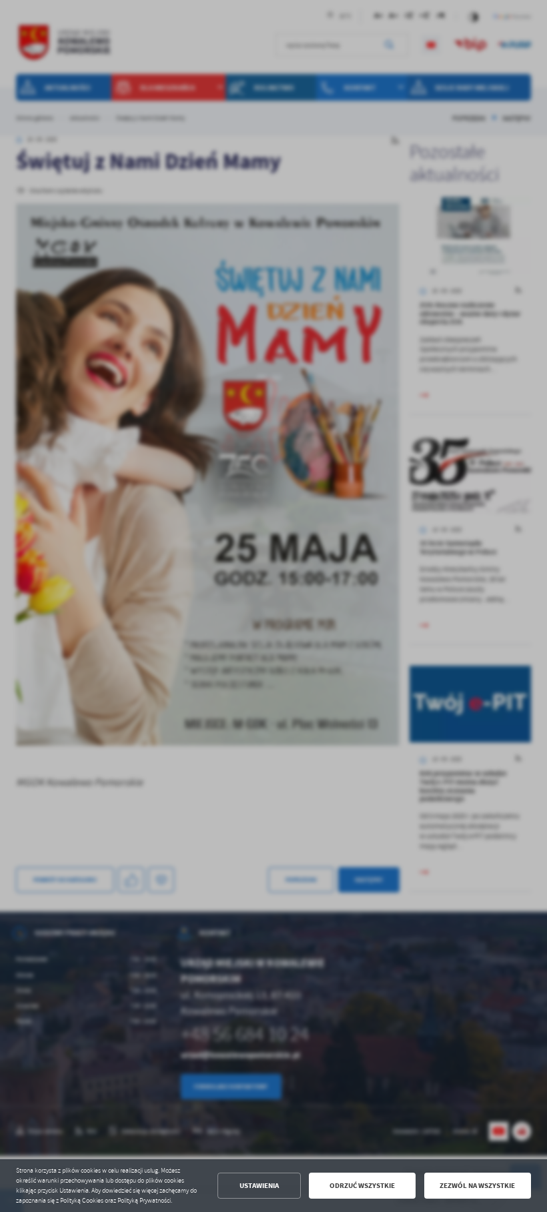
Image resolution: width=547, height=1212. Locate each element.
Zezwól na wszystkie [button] (477, 1186)
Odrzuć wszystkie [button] (362, 1186)
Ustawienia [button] (259, 1186)
